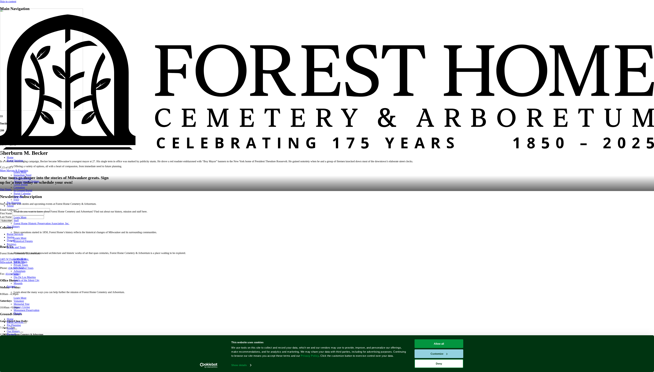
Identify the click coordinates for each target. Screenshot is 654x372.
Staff (16, 220)
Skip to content (8, 1)
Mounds (18, 283)
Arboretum (19, 271)
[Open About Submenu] (15, 329)
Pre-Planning (14, 202)
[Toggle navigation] (1, 152)
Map (16, 274)
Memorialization (22, 178)
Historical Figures (23, 241)
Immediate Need (22, 175)
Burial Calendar (22, 193)
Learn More (20, 172)
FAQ (16, 199)
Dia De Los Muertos (25, 277)
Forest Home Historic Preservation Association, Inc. (41, 223)
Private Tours (21, 264)
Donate (17, 313)
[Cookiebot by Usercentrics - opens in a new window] (209, 365)
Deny (439, 363)
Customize (437, 353)
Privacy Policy (310, 355)
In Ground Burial (23, 190)
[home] (327, 148)
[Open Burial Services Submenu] (25, 323)
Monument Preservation (26, 310)
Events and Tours (16, 247)
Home (10, 157)
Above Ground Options (26, 181)
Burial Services (15, 160)
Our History (13, 226)
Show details (239, 365)
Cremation (19, 187)
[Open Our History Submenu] (21, 332)
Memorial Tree (21, 304)
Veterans (18, 196)
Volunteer (19, 301)
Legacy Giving (22, 307)
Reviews (11, 244)
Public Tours (20, 261)
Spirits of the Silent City (26, 280)
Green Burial (21, 184)
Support (11, 286)
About (10, 205)
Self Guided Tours (23, 268)
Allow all (439, 343)
